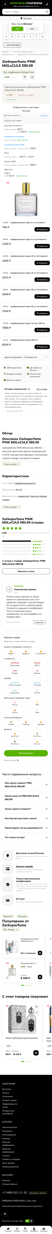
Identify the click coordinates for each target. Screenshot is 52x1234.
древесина (23, 496)
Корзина (6, 1180)
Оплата (5, 1093)
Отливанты (7, 1131)
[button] (22, 985)
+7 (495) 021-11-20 (14, 1192)
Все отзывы (42, 389)
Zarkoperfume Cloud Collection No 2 (29, 940)
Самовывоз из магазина (14, 136)
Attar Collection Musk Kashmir (21, 1038)
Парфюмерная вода (25, 483)
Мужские (7, 916)
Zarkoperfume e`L (28, 963)
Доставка (6, 1089)
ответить (39, 622)
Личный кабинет (9, 1184)
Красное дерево (38, 496)
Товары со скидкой (11, 1159)
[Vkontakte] (5, 1214)
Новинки (6, 1138)
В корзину (42, 229)
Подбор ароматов (10, 1167)
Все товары (9, 929)
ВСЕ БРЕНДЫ (13, 45)
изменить (44, 116)
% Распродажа (9, 1135)
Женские (22, 916)
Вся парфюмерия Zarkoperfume (18, 72)
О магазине (7, 1096)
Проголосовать (26, 753)
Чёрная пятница (9, 1127)
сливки (6, 499)
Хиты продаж (8, 1163)
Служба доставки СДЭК (14, 145)
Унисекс (6, 1155)
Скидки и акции (9, 1100)
